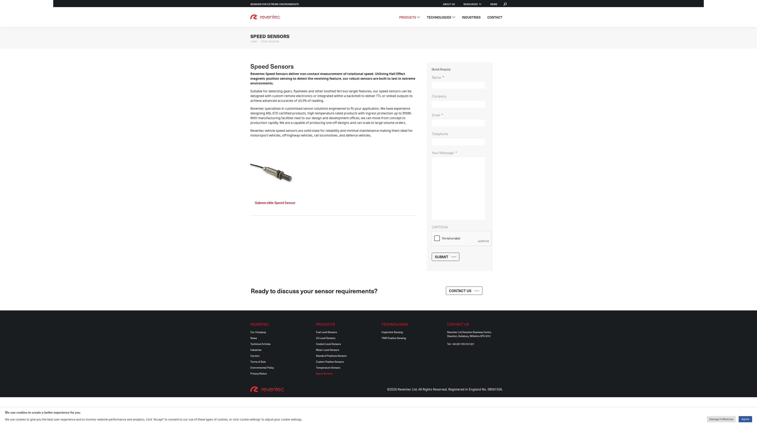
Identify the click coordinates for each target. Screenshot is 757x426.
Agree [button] (745, 419)
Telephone (440, 134)
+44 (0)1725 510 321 (463, 344)
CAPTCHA (440, 227)
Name (438, 77)
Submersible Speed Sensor (275, 203)
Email (437, 115)
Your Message (444, 152)
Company (439, 96)
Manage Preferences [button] (721, 419)
